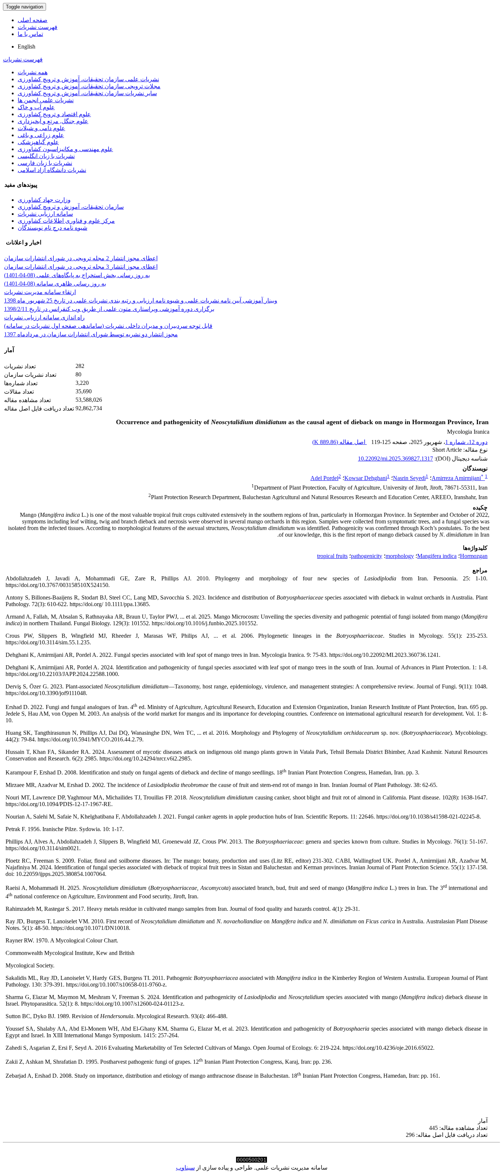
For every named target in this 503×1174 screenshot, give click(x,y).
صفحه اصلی (33, 20)
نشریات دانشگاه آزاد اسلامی (52, 170)
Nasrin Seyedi (409, 478)
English (26, 46)
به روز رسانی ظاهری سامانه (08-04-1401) (55, 283)
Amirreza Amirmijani (457, 478)
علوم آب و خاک (36, 107)
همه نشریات (33, 72)
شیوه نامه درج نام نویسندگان (52, 228)
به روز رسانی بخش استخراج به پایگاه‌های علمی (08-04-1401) (77, 275)
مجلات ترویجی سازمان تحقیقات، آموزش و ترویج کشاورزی (89, 86)
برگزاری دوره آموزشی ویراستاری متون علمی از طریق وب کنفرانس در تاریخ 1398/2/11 (109, 309)
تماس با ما (30, 34)
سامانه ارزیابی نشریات (45, 214)
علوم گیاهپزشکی (38, 142)
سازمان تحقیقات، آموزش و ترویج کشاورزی (71, 207)
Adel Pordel (324, 478)
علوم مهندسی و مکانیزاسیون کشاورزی (65, 149)
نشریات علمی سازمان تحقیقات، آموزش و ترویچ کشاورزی (88, 79)
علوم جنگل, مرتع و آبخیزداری (53, 121)
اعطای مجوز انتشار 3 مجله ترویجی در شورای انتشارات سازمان (81, 267)
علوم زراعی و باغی (41, 135)
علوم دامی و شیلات (41, 128)
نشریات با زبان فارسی (45, 163)
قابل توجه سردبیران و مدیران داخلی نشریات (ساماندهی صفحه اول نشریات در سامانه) (108, 326)
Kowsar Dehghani (365, 478)
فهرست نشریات (37, 27)
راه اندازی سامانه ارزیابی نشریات (44, 317)
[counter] (251, 1160)
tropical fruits (332, 556)
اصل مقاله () (339, 442)
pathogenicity (366, 556)
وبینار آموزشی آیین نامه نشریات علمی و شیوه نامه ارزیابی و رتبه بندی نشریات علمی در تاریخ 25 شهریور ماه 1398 (140, 300)
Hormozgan (474, 556)
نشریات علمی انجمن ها (46, 100)
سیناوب (185, 1167)
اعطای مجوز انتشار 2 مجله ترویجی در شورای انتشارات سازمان (81, 258)
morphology (400, 556)
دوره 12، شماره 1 (466, 442)
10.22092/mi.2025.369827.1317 (395, 458)
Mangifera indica (437, 556)
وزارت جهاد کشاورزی (44, 200)
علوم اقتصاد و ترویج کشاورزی (54, 114)
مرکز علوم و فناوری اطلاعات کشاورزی (66, 221)
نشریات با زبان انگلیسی (46, 156)
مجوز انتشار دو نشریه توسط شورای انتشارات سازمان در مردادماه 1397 (91, 334)
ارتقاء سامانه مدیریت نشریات (40, 292)
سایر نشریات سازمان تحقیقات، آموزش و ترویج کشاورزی (87, 93)
